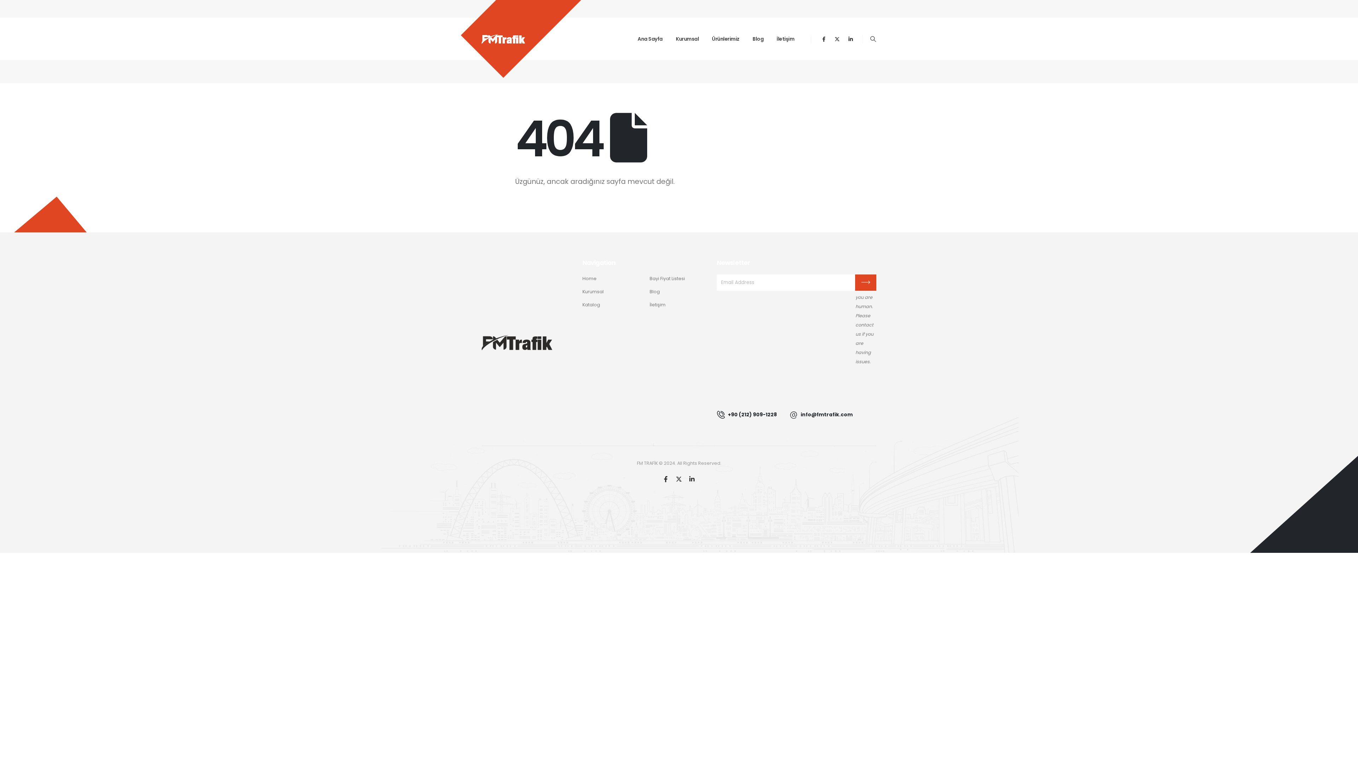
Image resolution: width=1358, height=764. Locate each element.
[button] (873, 39)
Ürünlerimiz (725, 38)
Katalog (591, 305)
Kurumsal (687, 38)
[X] (837, 39)
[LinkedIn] (851, 39)
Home (589, 279)
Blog (758, 38)
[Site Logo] (503, 39)
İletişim (785, 38)
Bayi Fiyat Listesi (667, 279)
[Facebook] (824, 39)
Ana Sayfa (650, 38)
